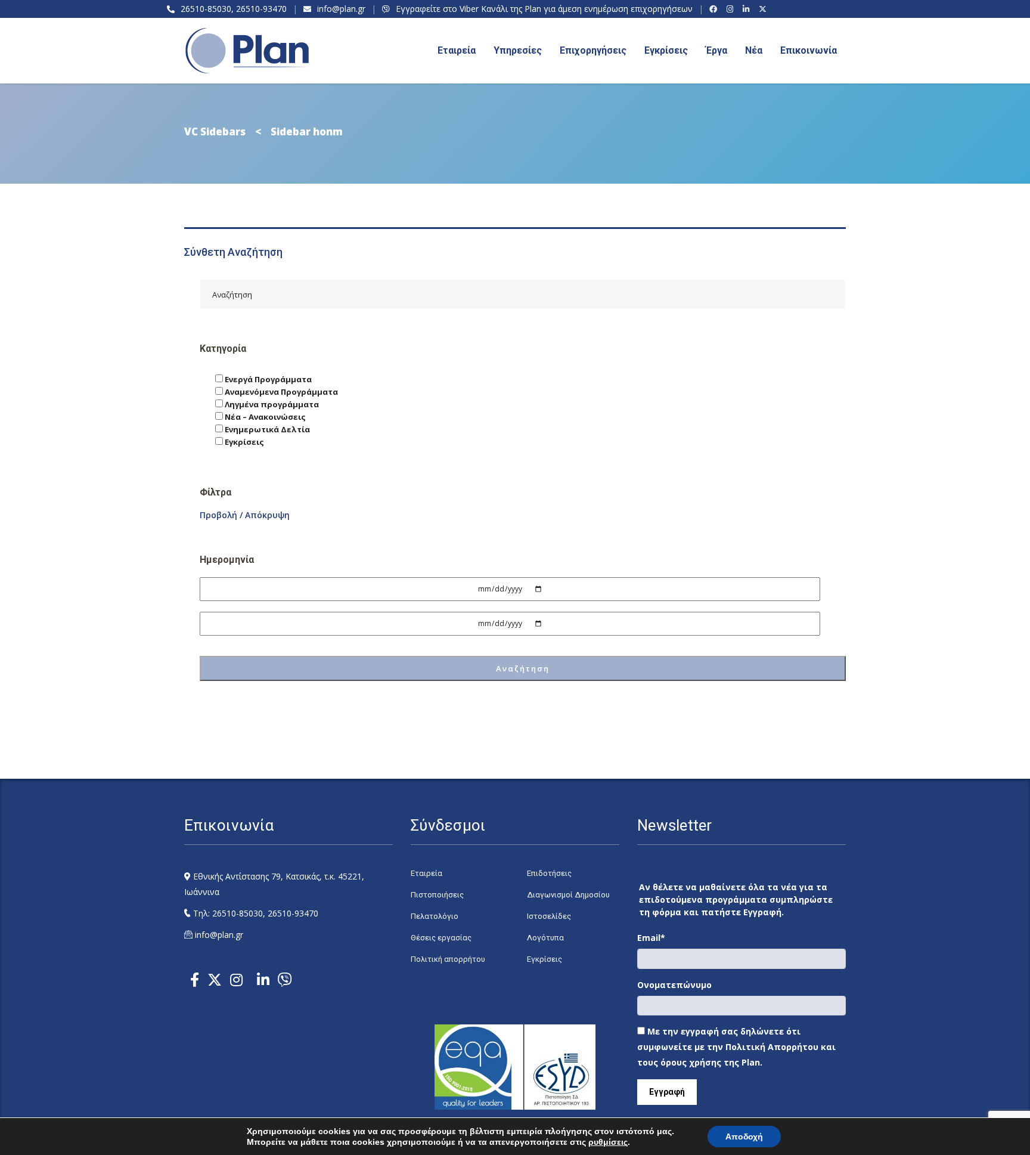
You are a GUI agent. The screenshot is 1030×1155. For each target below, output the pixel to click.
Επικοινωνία (808, 50)
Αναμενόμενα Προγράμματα (280, 391)
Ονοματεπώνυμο (674, 984)
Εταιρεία (426, 873)
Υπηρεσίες (518, 50)
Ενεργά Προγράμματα (267, 379)
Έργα (716, 50)
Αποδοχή (744, 1136)
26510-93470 (261, 8)
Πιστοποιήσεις (437, 894)
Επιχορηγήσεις (593, 50)
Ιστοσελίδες (549, 916)
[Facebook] (715, 9)
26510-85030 (206, 8)
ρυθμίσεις (608, 1142)
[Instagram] (732, 9)
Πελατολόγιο (434, 916)
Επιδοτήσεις (549, 873)
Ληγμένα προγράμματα (271, 404)
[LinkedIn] (748, 9)
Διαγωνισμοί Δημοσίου (568, 894)
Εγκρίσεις (666, 50)
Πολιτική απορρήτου (448, 959)
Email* (651, 937)
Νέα (753, 50)
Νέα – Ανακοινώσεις (264, 416)
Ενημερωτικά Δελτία (266, 429)
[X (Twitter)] (764, 9)
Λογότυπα (545, 937)
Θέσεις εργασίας (441, 937)
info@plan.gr (341, 8)
